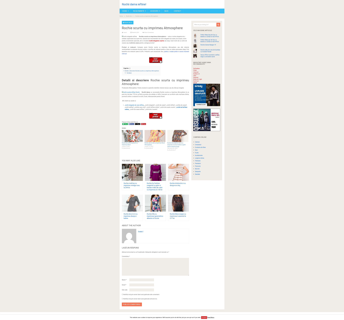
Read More (210, 317)
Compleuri (198, 144)
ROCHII (197, 169)
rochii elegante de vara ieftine (134, 105)
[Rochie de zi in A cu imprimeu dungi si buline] (132, 203)
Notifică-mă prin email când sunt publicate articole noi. (140, 299)
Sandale (197, 174)
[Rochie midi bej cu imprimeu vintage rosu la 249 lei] (132, 172)
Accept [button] (204, 317)
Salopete (198, 171)
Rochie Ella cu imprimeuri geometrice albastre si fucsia (155, 216)
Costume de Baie (200, 147)
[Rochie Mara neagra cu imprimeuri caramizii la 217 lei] (178, 203)
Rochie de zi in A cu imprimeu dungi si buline (131, 216)
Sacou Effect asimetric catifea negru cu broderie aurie (209, 55)
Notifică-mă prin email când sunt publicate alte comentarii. (141, 294)
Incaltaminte (138, 11)
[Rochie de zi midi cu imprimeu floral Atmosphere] (155, 136)
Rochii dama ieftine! (134, 4)
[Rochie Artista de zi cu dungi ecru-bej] (178, 172)
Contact (177, 11)
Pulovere (198, 166)
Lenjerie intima (199, 158)
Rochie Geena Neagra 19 (208, 45)
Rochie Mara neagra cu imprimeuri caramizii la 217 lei (178, 216)
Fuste (197, 153)
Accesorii (154, 11)
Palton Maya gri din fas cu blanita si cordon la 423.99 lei (209, 40)
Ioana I (125, 32)
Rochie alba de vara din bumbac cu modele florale (210, 50)
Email (124, 285)
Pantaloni (198, 163)
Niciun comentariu (149, 32)
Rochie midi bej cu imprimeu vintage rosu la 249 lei (132, 185)
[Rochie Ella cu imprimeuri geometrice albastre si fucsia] (155, 203)
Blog (166, 11)
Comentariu (126, 256)
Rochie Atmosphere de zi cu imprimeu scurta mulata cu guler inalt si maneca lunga (176, 144)
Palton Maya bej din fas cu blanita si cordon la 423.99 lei (209, 35)
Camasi (197, 142)
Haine (124, 11)
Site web (124, 290)
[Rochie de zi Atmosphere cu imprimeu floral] (132, 136)
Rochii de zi (129, 16)
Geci (196, 150)
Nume (124, 280)
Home (121, 16)
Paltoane (197, 161)
